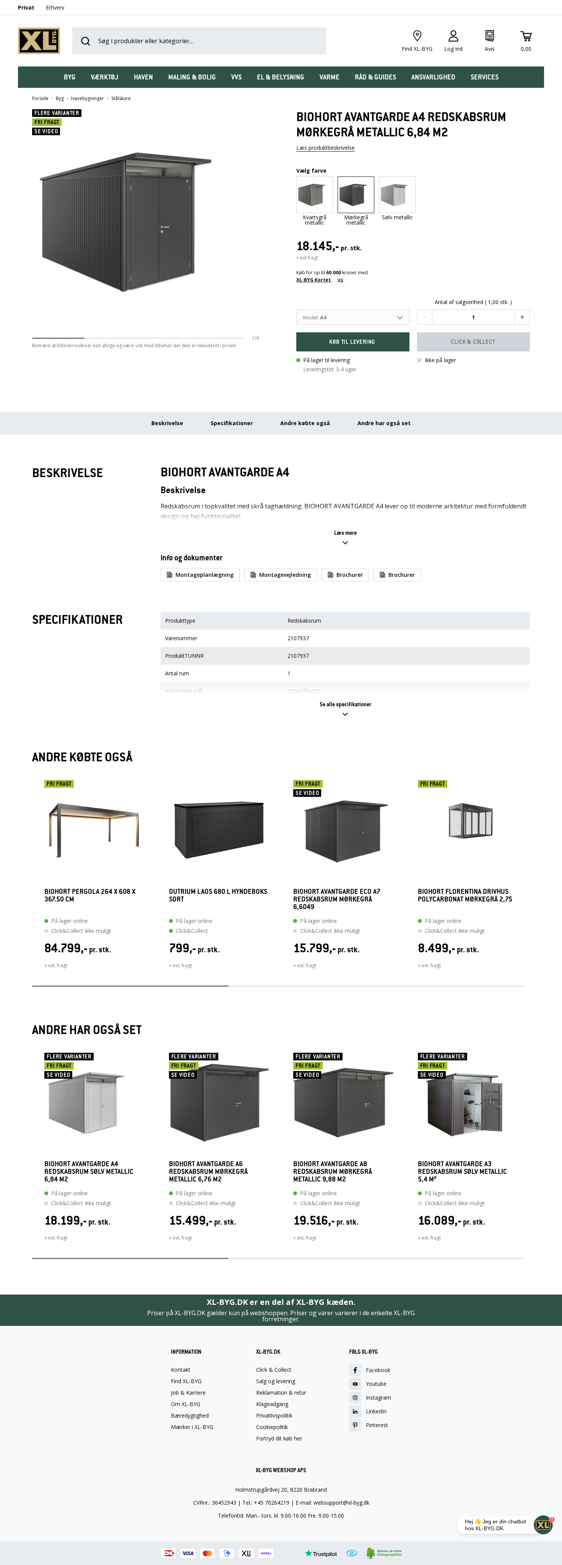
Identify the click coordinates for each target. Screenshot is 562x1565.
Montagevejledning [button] (285, 574)
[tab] (70, 77)
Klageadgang (272, 1404)
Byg (60, 98)
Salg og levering (275, 1381)
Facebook (378, 1370)
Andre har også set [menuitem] (384, 423)
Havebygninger (87, 98)
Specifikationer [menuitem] (232, 423)
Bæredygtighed (190, 1415)
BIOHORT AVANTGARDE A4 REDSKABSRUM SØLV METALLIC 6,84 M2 (88, 1171)
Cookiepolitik (272, 1427)
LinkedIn (376, 1411)
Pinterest (377, 1425)
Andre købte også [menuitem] (305, 423)
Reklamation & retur (281, 1392)
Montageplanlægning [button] (204, 574)
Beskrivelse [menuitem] (167, 423)
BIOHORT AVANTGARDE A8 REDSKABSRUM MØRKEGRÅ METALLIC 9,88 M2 (332, 1171)
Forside (40, 98)
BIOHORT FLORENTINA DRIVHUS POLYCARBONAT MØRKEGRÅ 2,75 (465, 895)
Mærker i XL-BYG (192, 1427)
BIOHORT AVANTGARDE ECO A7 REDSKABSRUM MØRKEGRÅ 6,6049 (336, 899)
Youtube (376, 1383)
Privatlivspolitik (274, 1415)
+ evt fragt (307, 257)
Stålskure (121, 98)
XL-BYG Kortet (314, 280)
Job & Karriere (188, 1392)
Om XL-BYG (185, 1404)
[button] (256, 221)
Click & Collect (273, 1369)
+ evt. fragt (55, 965)
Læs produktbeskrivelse (325, 147)
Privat (26, 7)
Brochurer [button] (349, 574)
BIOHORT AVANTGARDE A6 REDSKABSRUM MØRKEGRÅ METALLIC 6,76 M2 (208, 1171)
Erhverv (55, 7)
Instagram (378, 1397)
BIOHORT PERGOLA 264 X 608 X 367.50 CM (89, 895)
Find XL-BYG (186, 1381)
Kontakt (180, 1369)
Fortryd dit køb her (279, 1438)
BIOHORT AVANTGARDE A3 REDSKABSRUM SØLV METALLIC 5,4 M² (462, 1171)
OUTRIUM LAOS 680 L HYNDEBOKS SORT (218, 895)
